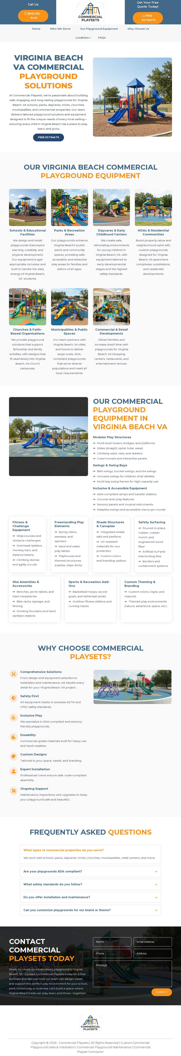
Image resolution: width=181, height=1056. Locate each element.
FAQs (102, 37)
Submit (162, 992)
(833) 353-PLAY (34, 15)
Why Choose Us (138, 28)
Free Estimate (149, 18)
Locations (82, 37)
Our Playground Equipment (99, 28)
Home (36, 28)
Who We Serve (60, 28)
